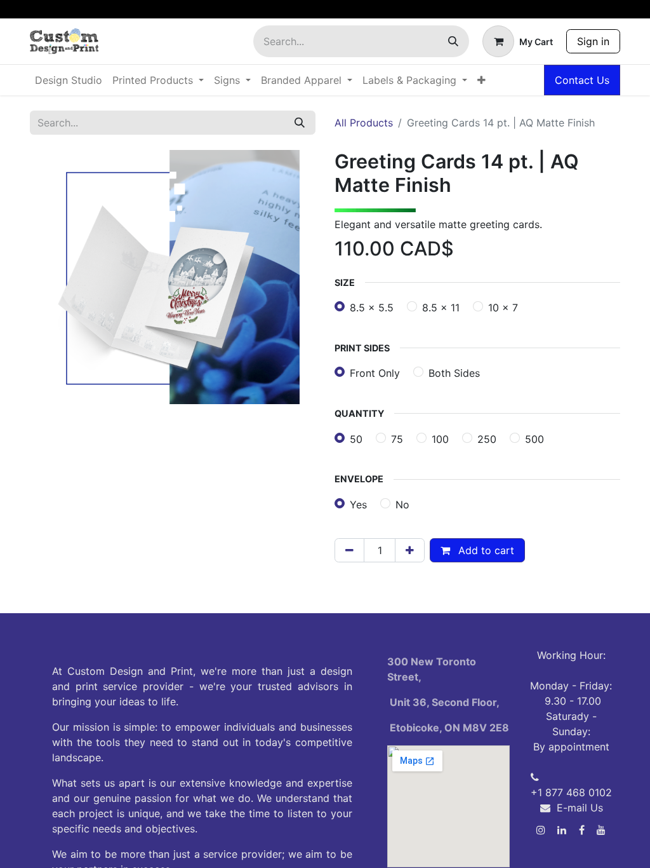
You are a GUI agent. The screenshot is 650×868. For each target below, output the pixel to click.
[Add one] (410, 550)
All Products (364, 122)
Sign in (593, 41)
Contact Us (582, 80)
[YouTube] (601, 829)
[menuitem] (68, 80)
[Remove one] (349, 550)
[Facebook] (581, 829)
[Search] (453, 41)
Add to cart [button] (484, 550)
